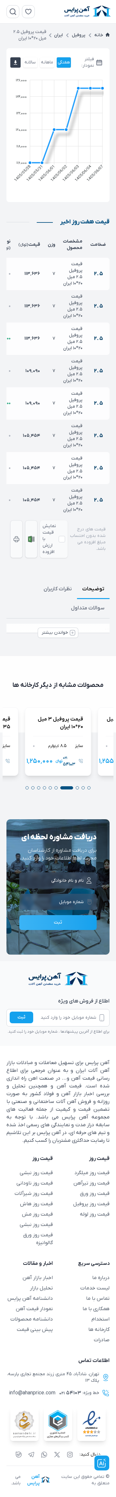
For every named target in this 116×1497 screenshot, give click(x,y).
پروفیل (78, 35)
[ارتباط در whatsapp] (44, 1454)
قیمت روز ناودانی (34, 1183)
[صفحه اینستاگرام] (70, 1454)
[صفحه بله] (19, 1454)
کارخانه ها (99, 1329)
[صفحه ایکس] (57, 1454)
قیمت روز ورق (95, 1193)
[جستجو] (12, 11)
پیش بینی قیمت (35, 1329)
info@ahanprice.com (32, 1393)
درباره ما (101, 1278)
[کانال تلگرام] (31, 1454)
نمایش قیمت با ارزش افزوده (49, 539)
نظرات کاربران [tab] (58, 589)
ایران (58, 35)
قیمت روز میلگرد (92, 1173)
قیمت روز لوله (95, 1214)
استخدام (101, 1319)
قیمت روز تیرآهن (91, 1183)
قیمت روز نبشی (36, 1173)
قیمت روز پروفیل (91, 1204)
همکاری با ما (96, 1309)
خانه (98, 35)
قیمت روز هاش (36, 1204)
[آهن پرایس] (58, 979)
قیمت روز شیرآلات (34, 1193)
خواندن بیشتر (55, 632)
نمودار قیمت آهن (34, 1309)
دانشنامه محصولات (31, 1319)
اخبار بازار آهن (38, 1278)
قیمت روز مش (37, 1214)
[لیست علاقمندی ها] (28, 11)
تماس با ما (98, 1298)
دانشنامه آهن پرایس (30, 1298)
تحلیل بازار (41, 1288)
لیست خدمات (95, 1288)
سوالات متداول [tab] (87, 608)
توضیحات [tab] (93, 589)
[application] (58, 131)
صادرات (102, 1340)
